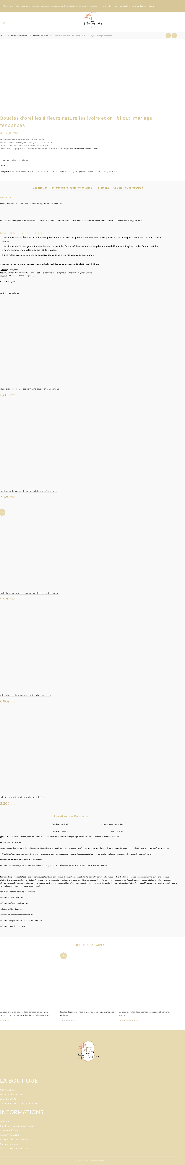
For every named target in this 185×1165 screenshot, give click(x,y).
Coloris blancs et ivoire (38, 171)
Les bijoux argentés (77, 171)
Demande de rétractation (14, 1148)
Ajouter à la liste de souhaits (15, 160)
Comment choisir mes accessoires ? (20, 1103)
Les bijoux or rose (110, 171)
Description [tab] (40, 187)
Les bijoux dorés (94, 171)
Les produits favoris (11, 1094)
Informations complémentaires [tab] (72, 187)
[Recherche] (2, 20)
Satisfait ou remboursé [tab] (128, 187)
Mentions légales (9, 1130)
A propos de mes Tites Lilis (15, 1139)
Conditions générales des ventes (18, 1125)
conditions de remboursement (88, 148)
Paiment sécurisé (9, 1134)
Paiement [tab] (103, 187)
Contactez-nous (9, 1143)
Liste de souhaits (3, 23)
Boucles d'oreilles (19, 171)
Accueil (13, 36)
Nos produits (7, 1089)
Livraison (5, 1121)
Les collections (8, 1098)
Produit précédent (168, 35)
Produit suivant (174, 35)
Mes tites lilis (82, 1161)
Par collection (24, 36)
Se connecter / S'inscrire (174, 22)
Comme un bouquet (40, 36)
